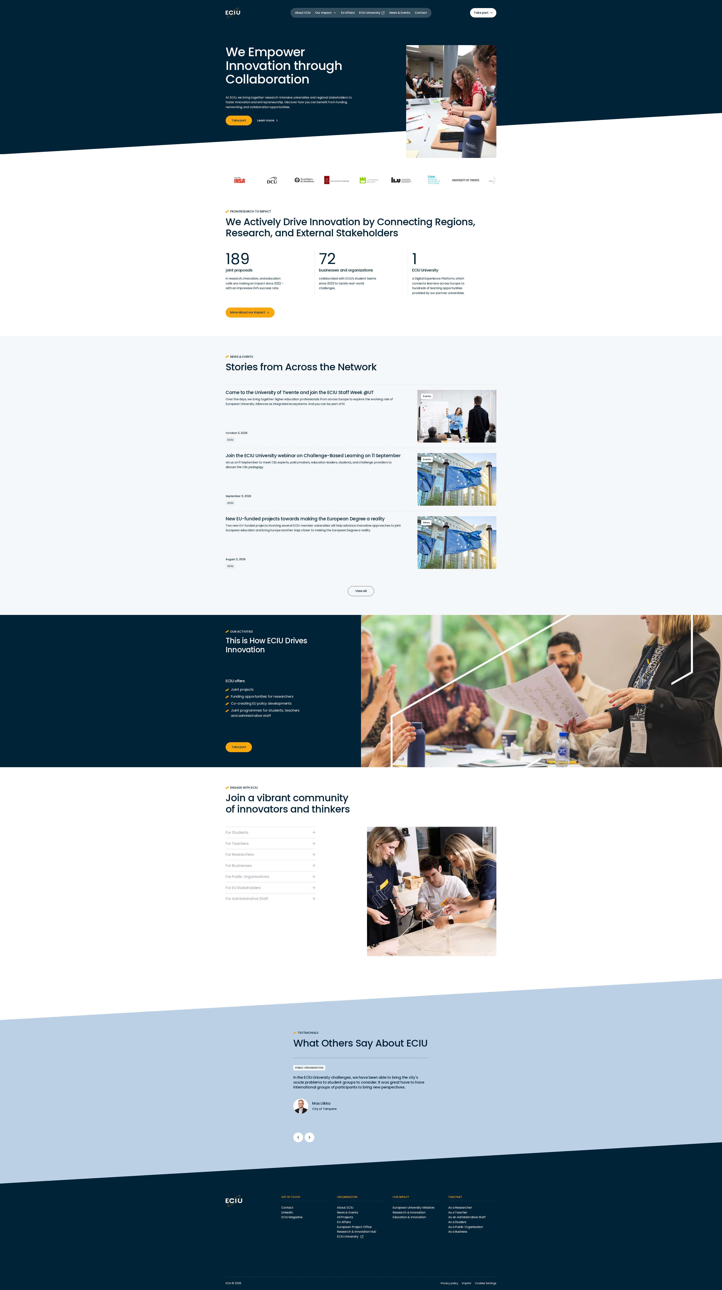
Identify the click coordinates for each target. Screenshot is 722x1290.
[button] (326, 13)
